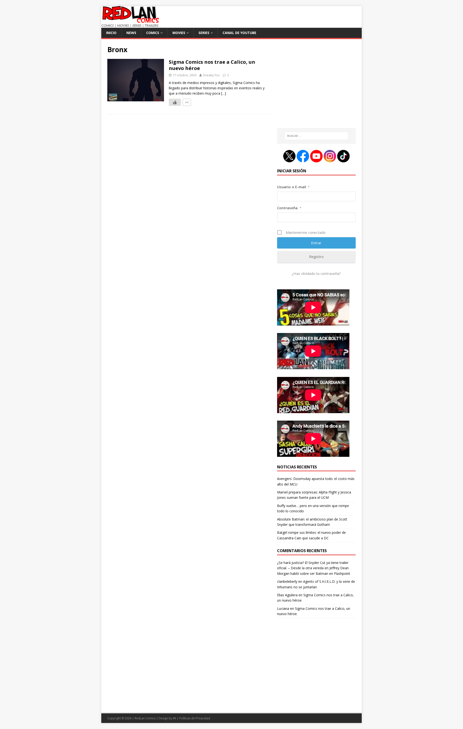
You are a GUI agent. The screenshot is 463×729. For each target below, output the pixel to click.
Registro (316, 256)
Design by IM (167, 718)
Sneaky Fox (211, 75)
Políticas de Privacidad (194, 718)
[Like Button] (175, 102)
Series (203, 32)
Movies (178, 32)
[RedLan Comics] (130, 25)
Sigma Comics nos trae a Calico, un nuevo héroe (212, 65)
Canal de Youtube (239, 32)
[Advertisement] (316, 86)
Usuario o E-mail (293, 186)
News (131, 32)
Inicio (111, 32)
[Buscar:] (316, 136)
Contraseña (289, 207)
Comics (152, 32)
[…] (223, 93)
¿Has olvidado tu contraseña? (316, 273)
